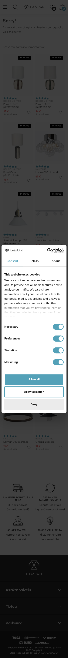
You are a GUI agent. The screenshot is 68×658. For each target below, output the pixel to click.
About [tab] (56, 261)
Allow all (34, 379)
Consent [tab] (12, 261)
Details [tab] (34, 261)
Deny (34, 404)
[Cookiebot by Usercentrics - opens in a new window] (48, 250)
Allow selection (34, 391)
